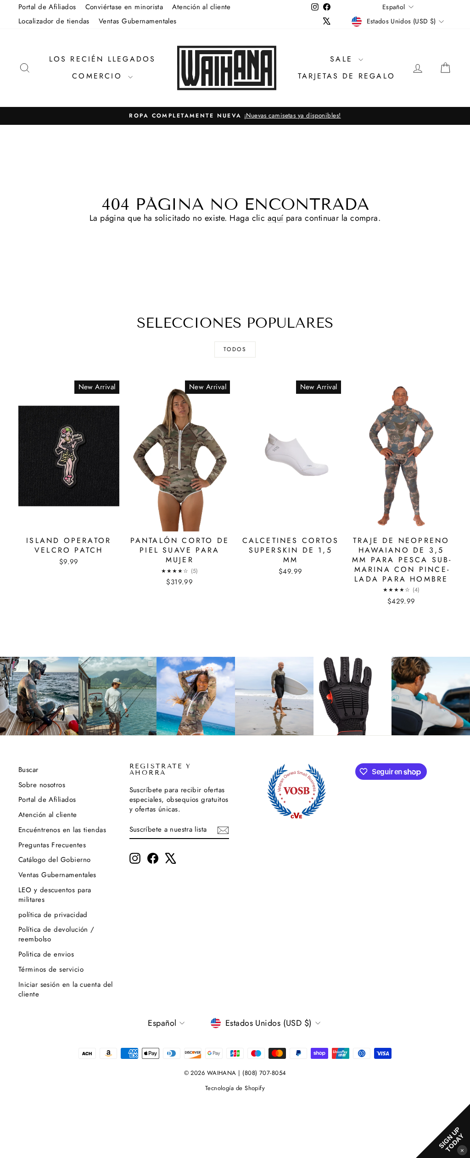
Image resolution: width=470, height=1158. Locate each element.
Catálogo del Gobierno (54, 860)
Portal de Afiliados (47, 7)
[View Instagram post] (39, 696)
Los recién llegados (102, 59)
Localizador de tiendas (54, 21)
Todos (235, 349)
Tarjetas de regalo (346, 76)
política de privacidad (53, 915)
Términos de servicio (51, 969)
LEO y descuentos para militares (54, 895)
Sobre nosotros (41, 785)
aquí (276, 218)
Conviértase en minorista (124, 7)
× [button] (462, 1150)
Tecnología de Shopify (235, 1088)
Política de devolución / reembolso (56, 934)
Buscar (28, 770)
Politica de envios (46, 954)
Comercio (99, 76)
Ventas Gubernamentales (138, 21)
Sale (343, 59)
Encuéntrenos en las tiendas (62, 830)
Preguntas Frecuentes (52, 845)
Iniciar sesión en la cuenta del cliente (65, 989)
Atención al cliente (201, 7)
